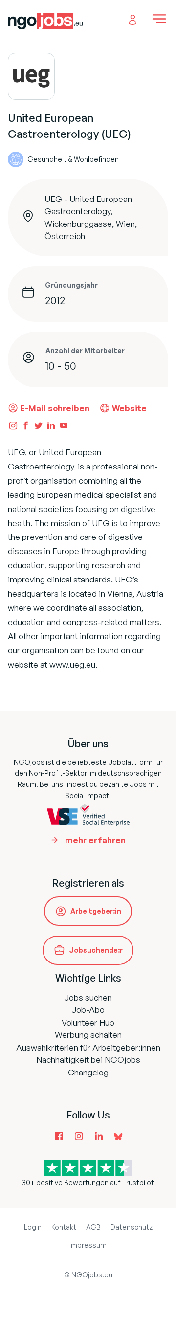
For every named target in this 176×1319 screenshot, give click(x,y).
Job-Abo (88, 1010)
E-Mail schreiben (54, 408)
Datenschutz (131, 1227)
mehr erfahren (95, 840)
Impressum (88, 1245)
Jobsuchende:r (96, 950)
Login (33, 1227)
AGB (93, 1227)
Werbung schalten (88, 1034)
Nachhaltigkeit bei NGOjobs (88, 1059)
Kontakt (63, 1227)
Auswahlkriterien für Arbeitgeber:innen (88, 1047)
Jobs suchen (88, 997)
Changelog (88, 1072)
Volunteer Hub (88, 1022)
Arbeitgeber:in (95, 911)
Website (129, 408)
